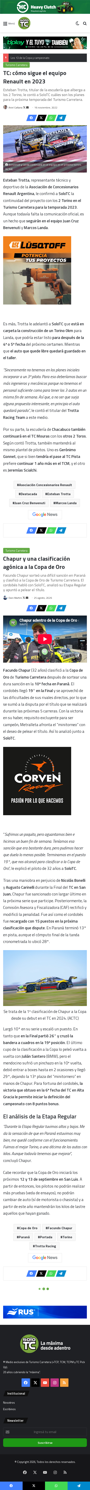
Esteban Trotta (59, 493)
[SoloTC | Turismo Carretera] (34, 23)
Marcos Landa (66, 502)
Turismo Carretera (16, 65)
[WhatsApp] (50, 118)
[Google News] (45, 514)
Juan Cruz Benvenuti (30, 502)
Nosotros (9, 1402)
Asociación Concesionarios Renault (45, 484)
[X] (40, 118)
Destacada (29, 493)
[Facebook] (30, 118)
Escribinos (9, 1409)
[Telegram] (60, 118)
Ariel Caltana (15, 107)
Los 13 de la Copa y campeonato (30, 58)
